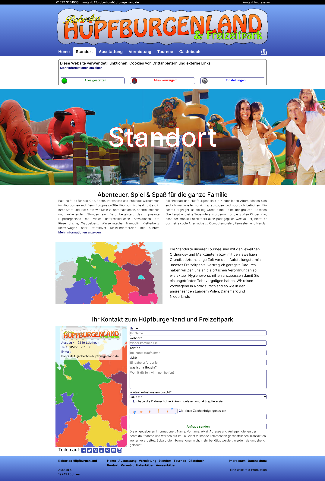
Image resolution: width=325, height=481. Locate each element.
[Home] (162, 27)
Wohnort (136, 338)
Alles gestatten (95, 80)
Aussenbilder (166, 465)
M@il (134, 357)
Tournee (165, 51)
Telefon (135, 348)
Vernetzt (127, 465)
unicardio (243, 470)
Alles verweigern (166, 80)
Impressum (262, 2)
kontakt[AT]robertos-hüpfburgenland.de (110, 2)
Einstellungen (236, 80)
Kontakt (247, 2)
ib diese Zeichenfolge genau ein (202, 411)
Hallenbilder (145, 465)
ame (134, 328)
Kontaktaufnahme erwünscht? (151, 392)
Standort (84, 51)
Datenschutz (257, 461)
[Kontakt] (264, 52)
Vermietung (140, 51)
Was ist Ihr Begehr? (143, 367)
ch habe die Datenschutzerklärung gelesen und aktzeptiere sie (177, 401)
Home (64, 51)
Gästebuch (189, 51)
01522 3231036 (67, 2)
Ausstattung (111, 51)
